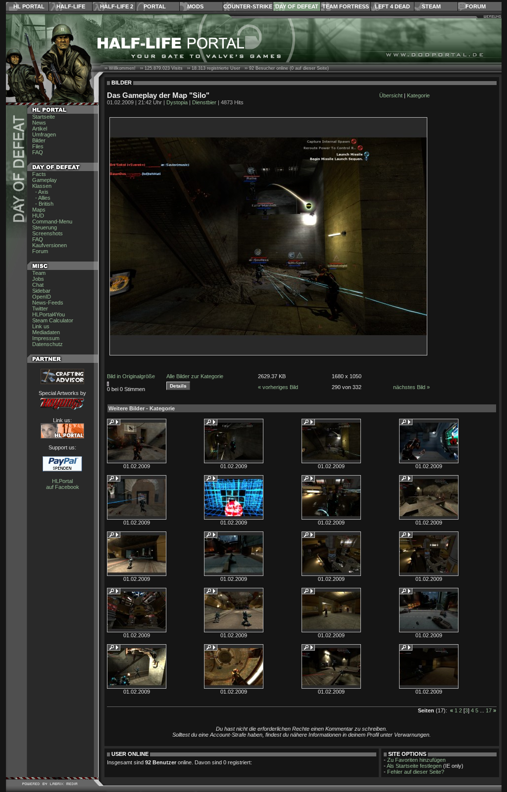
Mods (195, 6)
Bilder (39, 140)
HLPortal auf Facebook (62, 484)
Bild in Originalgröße (131, 376)
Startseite (43, 117)
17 (489, 710)
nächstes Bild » (411, 387)
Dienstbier (204, 102)
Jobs (38, 279)
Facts (39, 174)
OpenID (41, 297)
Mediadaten (46, 332)
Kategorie (418, 95)
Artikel (39, 129)
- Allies (41, 198)
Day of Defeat (296, 6)
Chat (38, 285)
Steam (431, 6)
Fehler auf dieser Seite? (415, 772)
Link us (41, 326)
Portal (155, 6)
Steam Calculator (52, 320)
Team (39, 273)
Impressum (45, 338)
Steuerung (44, 227)
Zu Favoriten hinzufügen (416, 760)
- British (42, 204)
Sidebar (41, 291)
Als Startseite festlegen (414, 766)
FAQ (37, 152)
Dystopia (177, 102)
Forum (475, 6)
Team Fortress (345, 6)
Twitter (40, 308)
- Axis (40, 192)
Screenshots (47, 233)
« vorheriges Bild (278, 387)
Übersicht (391, 95)
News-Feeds (47, 303)
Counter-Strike (247, 6)
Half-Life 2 (116, 6)
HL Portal (29, 6)
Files (38, 146)
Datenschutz (47, 344)
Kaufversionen (49, 245)
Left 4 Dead (392, 6)
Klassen (41, 186)
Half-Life (70, 6)
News (39, 123)
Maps (39, 210)
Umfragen (44, 134)
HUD (38, 216)
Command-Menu (52, 221)
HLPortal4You (48, 314)
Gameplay (44, 180)
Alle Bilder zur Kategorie (194, 376)
